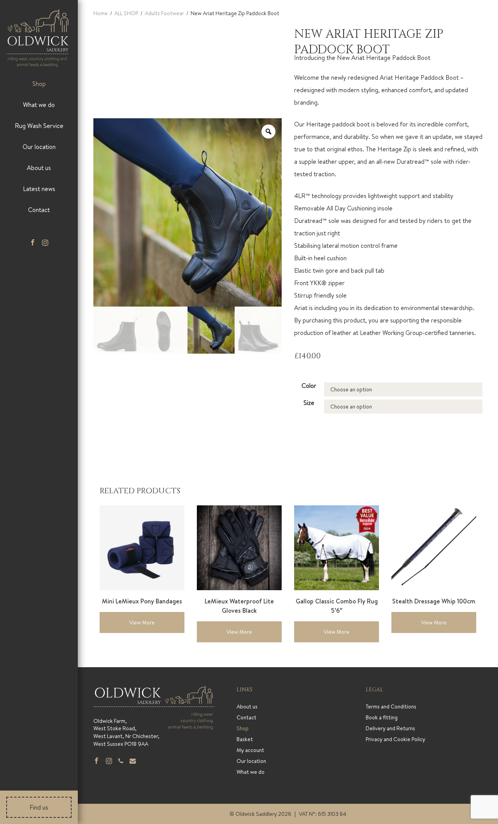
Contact (39, 209)
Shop (39, 83)
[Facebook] (33, 243)
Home (100, 13)
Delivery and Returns (390, 728)
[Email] (133, 761)
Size (308, 402)
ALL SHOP (126, 13)
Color (309, 385)
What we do (39, 104)
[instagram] (45, 243)
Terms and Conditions (391, 706)
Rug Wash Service (39, 125)
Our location (39, 146)
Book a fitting (382, 717)
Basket (245, 739)
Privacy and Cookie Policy (395, 739)
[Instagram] (109, 761)
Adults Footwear (164, 13)
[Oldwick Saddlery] (37, 38)
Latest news (39, 188)
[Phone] (120, 761)
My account (250, 750)
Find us (39, 807)
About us (39, 167)
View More (142, 622)
